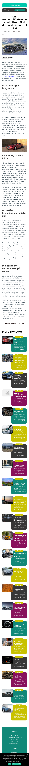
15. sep (19, 390)
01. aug (19, 337)
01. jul (18, 621)
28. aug (19, 515)
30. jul (19, 603)
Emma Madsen (16, 31)
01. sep (19, 461)
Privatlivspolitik (17, 763)
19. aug (19, 568)
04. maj (19, 372)
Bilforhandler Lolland (7, 34)
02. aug (19, 585)
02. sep (19, 426)
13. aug (19, 705)
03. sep (19, 408)
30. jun (19, 355)
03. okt (19, 672)
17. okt (19, 657)
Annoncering (14, 752)
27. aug (19, 550)
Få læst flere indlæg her (14, 323)
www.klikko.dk (16, 743)
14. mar (19, 639)
